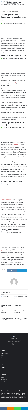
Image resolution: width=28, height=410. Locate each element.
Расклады (3, 357)
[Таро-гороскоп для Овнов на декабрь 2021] (21, 299)
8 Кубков (16, 144)
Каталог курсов (4, 370)
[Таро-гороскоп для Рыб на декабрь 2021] (7, 313)
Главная (3, 11)
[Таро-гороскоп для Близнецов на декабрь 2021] (7, 299)
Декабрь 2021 (15, 11)
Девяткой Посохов (5, 250)
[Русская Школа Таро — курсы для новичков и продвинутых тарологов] (6, 2)
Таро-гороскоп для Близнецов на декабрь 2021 (6, 305)
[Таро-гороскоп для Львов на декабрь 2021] (21, 313)
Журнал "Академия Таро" (6, 359)
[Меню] (26, 3)
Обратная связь (4, 379)
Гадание (2, 355)
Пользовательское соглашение (7, 386)
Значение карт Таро (5, 353)
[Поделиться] (12, 270)
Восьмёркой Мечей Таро (11, 82)
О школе (2, 377)
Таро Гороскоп (9, 11)
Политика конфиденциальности (7, 383)
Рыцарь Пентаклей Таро (6, 199)
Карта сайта (3, 381)
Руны (2, 364)
